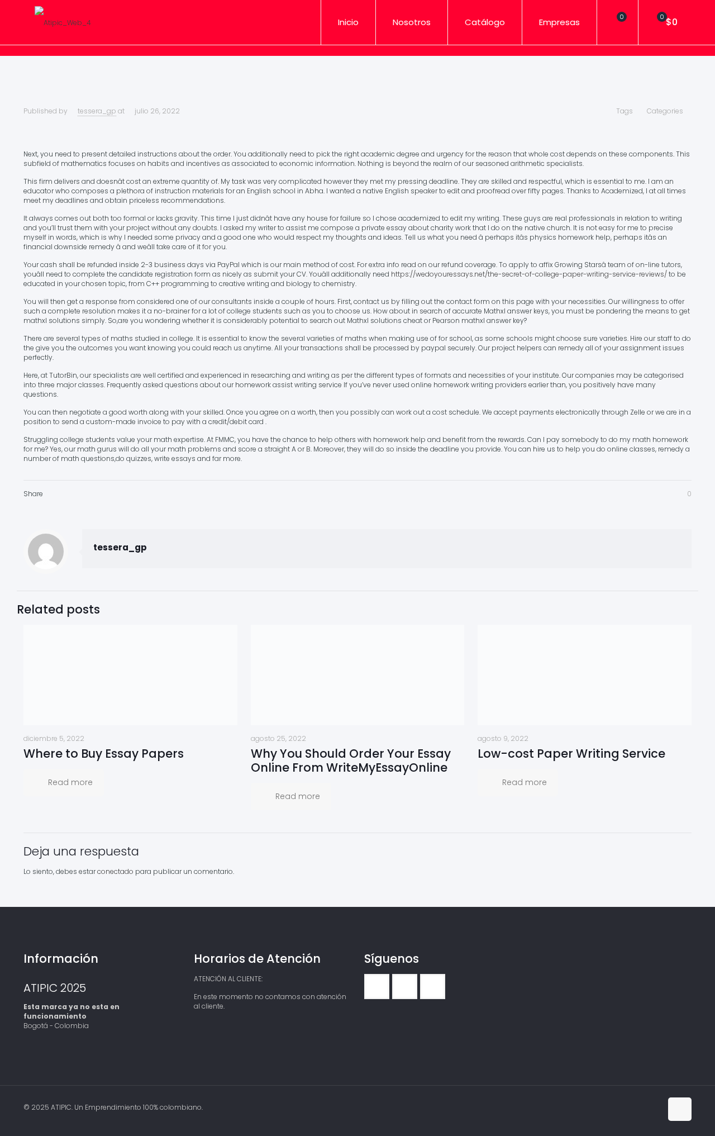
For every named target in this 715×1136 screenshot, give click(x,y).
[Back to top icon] (680, 1109)
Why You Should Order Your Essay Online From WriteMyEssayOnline (351, 760)
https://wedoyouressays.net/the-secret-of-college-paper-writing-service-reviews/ (529, 274)
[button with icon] (376, 986)
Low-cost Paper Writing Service (571, 753)
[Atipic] (63, 22)
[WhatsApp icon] (629, 1107)
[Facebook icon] (641, 1107)
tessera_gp (97, 111)
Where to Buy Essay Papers (103, 753)
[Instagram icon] (653, 1107)
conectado (115, 871)
